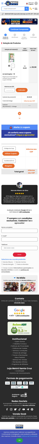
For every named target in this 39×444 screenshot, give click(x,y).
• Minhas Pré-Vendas (19, 360)
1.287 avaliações (24, 212)
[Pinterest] (32, 409)
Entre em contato (8, 418)
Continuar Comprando (19, 29)
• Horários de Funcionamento (19, 373)
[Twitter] (15, 409)
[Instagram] (11, 409)
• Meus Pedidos (19, 357)
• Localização (19, 371)
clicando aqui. (19, 303)
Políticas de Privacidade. (29, 436)
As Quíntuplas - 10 (9, 74)
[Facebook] (7, 409)
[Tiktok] (19, 409)
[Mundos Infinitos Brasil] (11, 3)
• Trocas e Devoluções (19, 355)
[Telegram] (27, 409)
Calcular (21, 90)
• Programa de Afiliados (19, 364)
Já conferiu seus (19, 133)
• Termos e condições (19, 351)
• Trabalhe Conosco (19, 344)
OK (19, 440)
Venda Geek (19, 413)
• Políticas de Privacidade (19, 346)
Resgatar (8, 166)
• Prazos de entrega (19, 353)
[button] (20, 312)
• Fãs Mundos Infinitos (19, 362)
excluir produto (11, 69)
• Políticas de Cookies (19, 348)
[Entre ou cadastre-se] (36, 3)
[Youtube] (23, 409)
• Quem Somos (19, 341)
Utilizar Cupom (11, 153)
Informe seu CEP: (9, 86)
